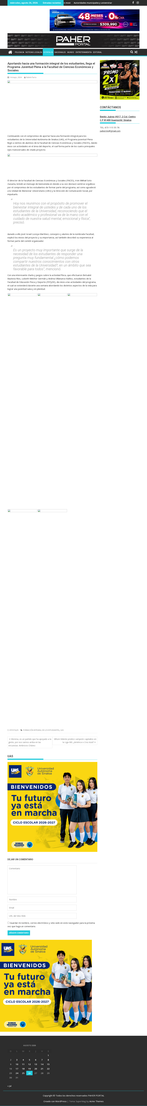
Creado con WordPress (55, 1101)
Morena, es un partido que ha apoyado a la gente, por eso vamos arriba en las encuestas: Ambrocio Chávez (29, 742)
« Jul (9, 1085)
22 (48, 1068)
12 (29, 1064)
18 (23, 1068)
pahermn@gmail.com (110, 130)
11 (23, 1064)
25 (23, 1073)
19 (29, 1068)
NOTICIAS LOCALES (34, 52)
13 (35, 1064)
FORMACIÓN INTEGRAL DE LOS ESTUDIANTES (41, 730)
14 (42, 1064)
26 (29, 1073)
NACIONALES (60, 52)
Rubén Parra (31, 77)
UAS (62, 730)
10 (17, 1064)
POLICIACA (19, 52)
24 (17, 1073)
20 (35, 1068)
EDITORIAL (97, 52)
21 (42, 1068)
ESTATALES (48, 52)
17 (17, 1068)
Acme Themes (96, 1101)
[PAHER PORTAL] (10, 51)
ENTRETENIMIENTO (83, 52)
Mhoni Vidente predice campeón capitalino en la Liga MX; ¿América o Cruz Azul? (75, 741)
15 (48, 1064)
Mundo (70, 52)
